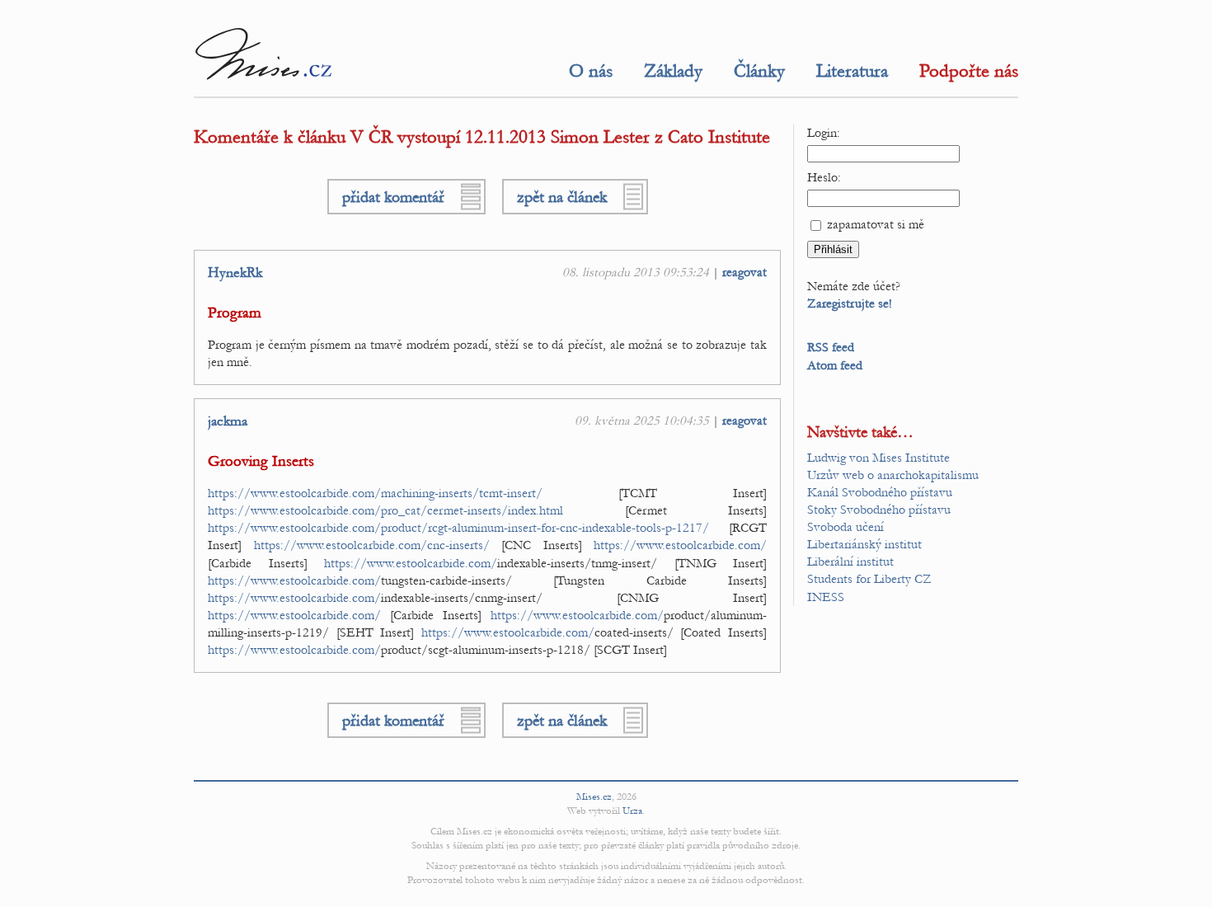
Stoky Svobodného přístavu (879, 509)
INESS (825, 597)
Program (234, 313)
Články (759, 71)
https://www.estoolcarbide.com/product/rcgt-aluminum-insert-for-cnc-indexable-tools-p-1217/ (458, 527)
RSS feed (830, 347)
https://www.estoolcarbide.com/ (680, 545)
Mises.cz (594, 796)
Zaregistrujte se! (849, 303)
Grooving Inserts (261, 461)
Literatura (852, 71)
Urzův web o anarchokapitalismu (893, 475)
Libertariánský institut (864, 544)
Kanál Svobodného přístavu (879, 492)
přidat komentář (393, 196)
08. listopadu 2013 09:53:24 (635, 272)
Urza (632, 810)
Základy (673, 71)
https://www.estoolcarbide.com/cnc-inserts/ (372, 545)
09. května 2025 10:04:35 (642, 420)
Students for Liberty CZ (869, 578)
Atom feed (834, 365)
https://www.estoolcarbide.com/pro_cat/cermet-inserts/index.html (385, 510)
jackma (227, 421)
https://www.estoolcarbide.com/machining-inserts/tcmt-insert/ (375, 493)
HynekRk (235, 273)
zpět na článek (562, 196)
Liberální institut (850, 561)
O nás (591, 71)
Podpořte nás (968, 71)
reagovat (744, 272)
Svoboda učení (845, 526)
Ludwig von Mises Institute (878, 457)
